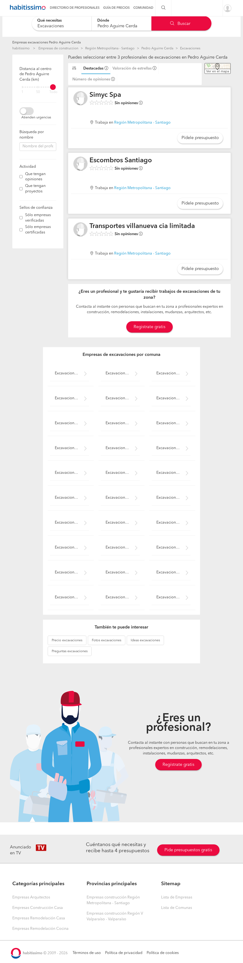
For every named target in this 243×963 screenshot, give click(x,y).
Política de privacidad (123, 953)
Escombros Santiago (120, 160)
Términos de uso (87, 953)
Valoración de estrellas (132, 68)
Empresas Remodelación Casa (38, 918)
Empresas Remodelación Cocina (40, 929)
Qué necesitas (49, 21)
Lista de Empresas (176, 897)
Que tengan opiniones (35, 176)
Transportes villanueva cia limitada (142, 226)
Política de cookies (163, 953)
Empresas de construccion (58, 48)
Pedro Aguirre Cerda (157, 48)
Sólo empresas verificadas (38, 218)
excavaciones (67, 640)
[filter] (37, 87)
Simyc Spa (105, 95)
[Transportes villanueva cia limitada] (80, 229)
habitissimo (21, 48)
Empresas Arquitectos (31, 897)
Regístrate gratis (178, 765)
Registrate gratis (149, 327)
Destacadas (93, 68)
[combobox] (62, 23)
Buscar (183, 24)
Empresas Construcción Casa (37, 908)
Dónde (103, 21)
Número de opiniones (91, 79)
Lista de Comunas (176, 908)
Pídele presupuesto (200, 138)
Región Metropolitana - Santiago (110, 48)
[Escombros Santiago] (80, 164)
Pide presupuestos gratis (188, 850)
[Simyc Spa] (80, 98)
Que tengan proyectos (35, 188)
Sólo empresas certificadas (38, 229)
